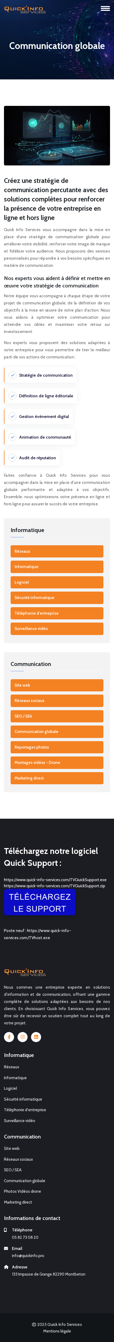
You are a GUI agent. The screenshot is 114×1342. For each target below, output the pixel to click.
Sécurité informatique (34, 597)
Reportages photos (32, 747)
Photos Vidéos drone (22, 1191)
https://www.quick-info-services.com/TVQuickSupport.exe (55, 879)
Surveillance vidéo (31, 628)
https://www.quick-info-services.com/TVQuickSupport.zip (54, 886)
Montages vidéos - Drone (37, 762)
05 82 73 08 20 (25, 1237)
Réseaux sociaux (29, 700)
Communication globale (36, 731)
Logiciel (22, 582)
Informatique (26, 566)
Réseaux (22, 551)
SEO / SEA (23, 716)
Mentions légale (57, 1331)
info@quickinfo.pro (28, 1255)
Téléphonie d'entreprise (37, 613)
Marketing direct (29, 778)
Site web (22, 685)
